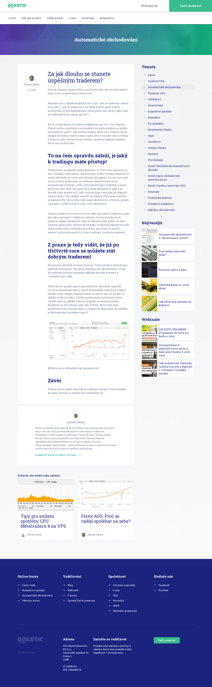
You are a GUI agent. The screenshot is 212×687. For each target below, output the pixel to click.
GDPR (116, 605)
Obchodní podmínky (125, 610)
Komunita (107, 18)
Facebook (163, 585)
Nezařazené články (160, 129)
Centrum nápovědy (124, 585)
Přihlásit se (149, 6)
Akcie (151, 75)
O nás (73, 18)
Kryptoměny (156, 123)
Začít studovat (190, 6)
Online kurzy (31, 18)
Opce (151, 135)
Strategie (153, 191)
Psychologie (155, 160)
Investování (155, 105)
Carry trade (28, 585)
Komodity (154, 117)
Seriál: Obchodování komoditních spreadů (168, 167)
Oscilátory (154, 141)
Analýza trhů (156, 81)
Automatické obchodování (164, 87)
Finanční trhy (156, 93)
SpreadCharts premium (81, 600)
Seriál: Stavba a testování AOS (166, 185)
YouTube (163, 590)
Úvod (12, 18)
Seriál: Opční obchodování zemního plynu (164, 177)
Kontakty (118, 600)
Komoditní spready (160, 111)
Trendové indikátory (161, 203)
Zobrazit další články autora (56, 455)
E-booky (72, 595)
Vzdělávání (54, 18)
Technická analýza (160, 197)
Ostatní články (157, 147)
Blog (70, 585)
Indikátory (154, 99)
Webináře (73, 590)
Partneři (153, 153)
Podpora (88, 18)
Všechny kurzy (31, 600)
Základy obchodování (161, 209)
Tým (115, 595)
